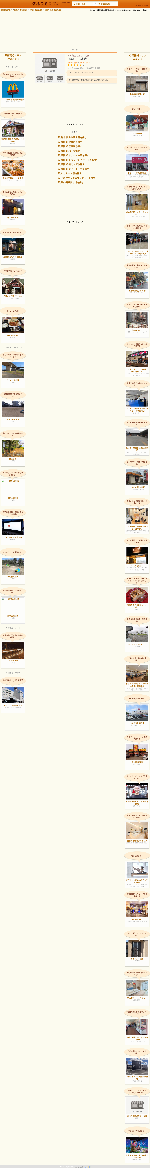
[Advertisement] (75, 28)
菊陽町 (75, 63)
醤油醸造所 (86, 63)
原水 (80, 63)
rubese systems (67, 1167)
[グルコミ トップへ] (51, 3)
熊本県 (70, 63)
